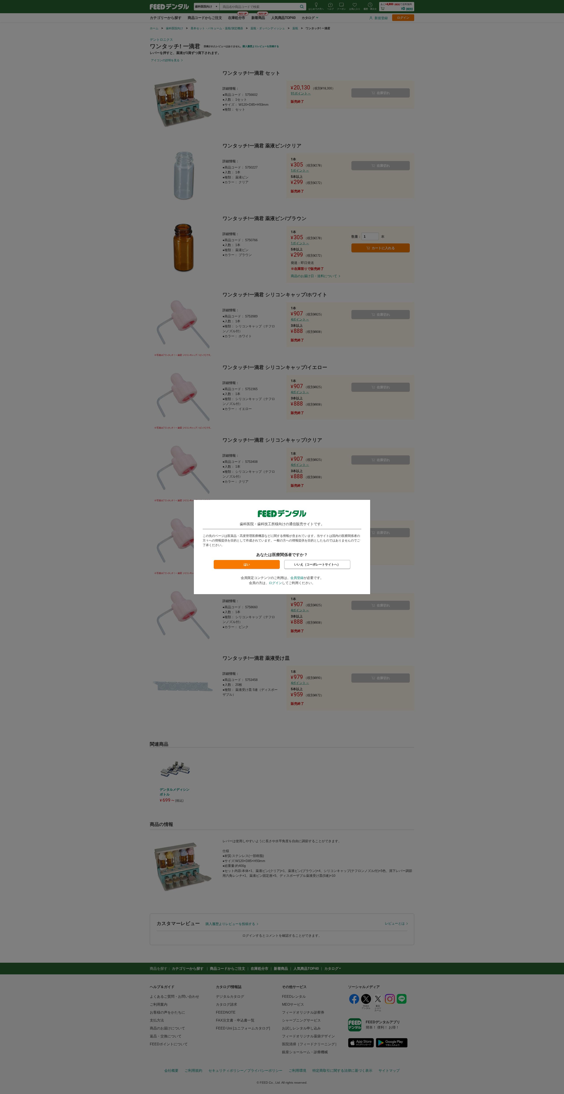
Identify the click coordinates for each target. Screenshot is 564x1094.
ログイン (275, 583)
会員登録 (297, 578)
